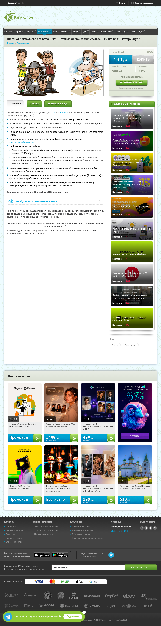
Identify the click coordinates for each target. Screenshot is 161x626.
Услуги (94, 31)
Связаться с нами (119, 530)
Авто (55, 31)
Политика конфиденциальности (87, 538)
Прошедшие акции (43, 534)
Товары (76, 31)
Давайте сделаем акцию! (46, 526)
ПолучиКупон (107, 31)
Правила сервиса (14, 538)
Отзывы (34, 103)
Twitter (150, 528)
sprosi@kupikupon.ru (121, 526)
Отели (133, 31)
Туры (85, 31)
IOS (53, 112)
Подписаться (73, 616)
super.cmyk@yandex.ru (21, 141)
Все (5, 31)
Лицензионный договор (83, 530)
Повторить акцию (131, 82)
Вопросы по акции (58, 103)
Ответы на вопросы (15, 541)
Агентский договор (81, 526)
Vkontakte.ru (146, 528)
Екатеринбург (14, 3)
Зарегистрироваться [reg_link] (144, 3)
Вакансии (10, 534)
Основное (15, 103)
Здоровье (31, 31)
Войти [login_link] (122, 3)
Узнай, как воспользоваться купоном (36, 201)
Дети (142, 31)
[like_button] (148, 52)
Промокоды (122, 31)
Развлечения (44, 31)
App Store (42, 554)
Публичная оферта (81, 534)
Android (64, 112)
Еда (11, 31)
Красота (20, 31)
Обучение (65, 31)
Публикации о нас (15, 530)
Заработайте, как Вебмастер (48, 530)
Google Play (60, 554)
